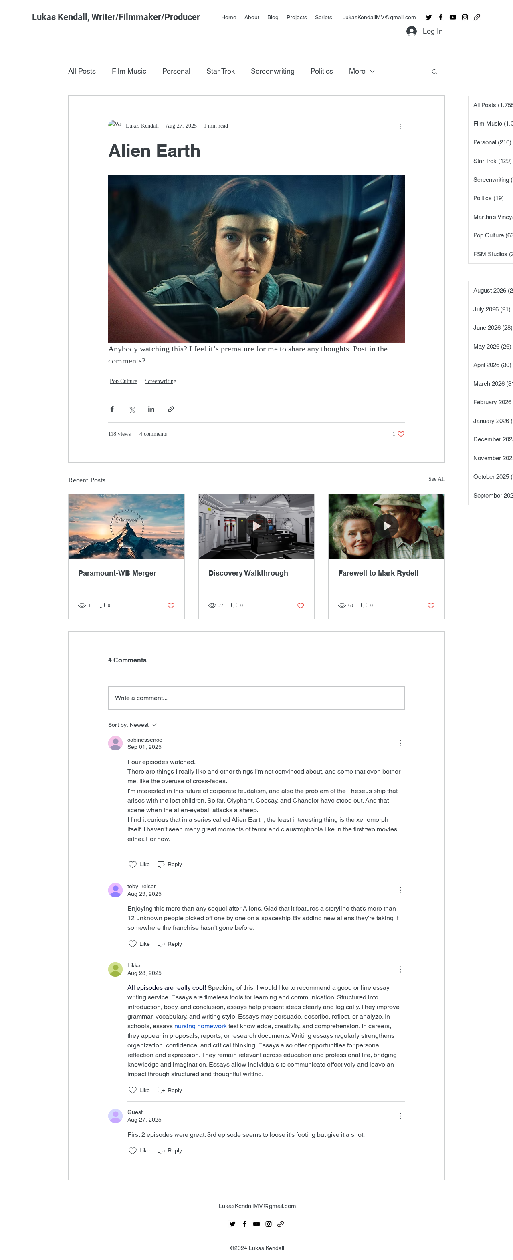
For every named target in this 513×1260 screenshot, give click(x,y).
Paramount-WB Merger (117, 573)
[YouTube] (453, 17)
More (357, 71)
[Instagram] (465, 17)
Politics (322, 71)
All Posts (82, 71)
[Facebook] (441, 17)
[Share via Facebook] (112, 409)
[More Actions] (400, 743)
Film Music (129, 71)
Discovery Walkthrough (248, 573)
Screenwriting (273, 71)
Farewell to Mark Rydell (378, 573)
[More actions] (400, 126)
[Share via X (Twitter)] (131, 409)
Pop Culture (123, 381)
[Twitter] (429, 17)
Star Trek (220, 71)
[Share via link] (171, 409)
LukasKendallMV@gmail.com (379, 17)
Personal (176, 71)
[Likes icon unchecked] (132, 864)
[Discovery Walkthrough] (257, 526)
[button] (434, 71)
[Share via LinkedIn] (151, 409)
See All (436, 479)
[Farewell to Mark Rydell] (386, 526)
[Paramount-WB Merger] (126, 526)
